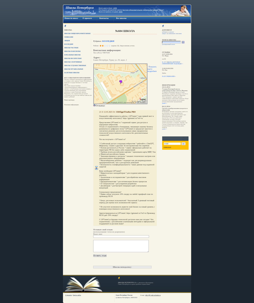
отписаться (167, 147)
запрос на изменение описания (172, 33)
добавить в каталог (168, 32)
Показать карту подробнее (152, 69)
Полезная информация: (71, 104)
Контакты (104, 18)
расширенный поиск (168, 44)
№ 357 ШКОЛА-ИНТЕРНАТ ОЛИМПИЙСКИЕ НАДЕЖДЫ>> (172, 62)
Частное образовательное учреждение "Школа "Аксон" (143, 10)
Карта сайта (77, 295)
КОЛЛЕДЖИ (108, 41)
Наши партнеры (69, 100)
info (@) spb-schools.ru (153, 295)
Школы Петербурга (80, 7)
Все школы (121, 18)
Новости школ (71, 18)
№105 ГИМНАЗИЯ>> (169, 76)
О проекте (87, 18)
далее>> (164, 103)
